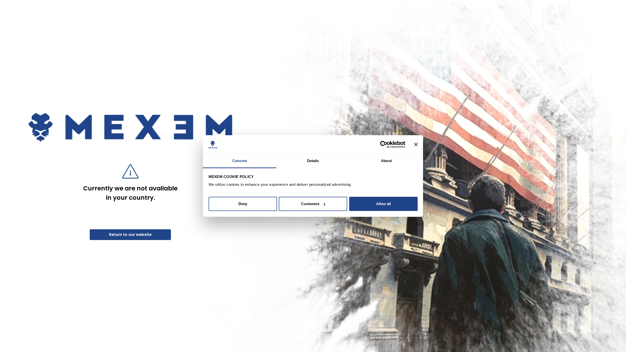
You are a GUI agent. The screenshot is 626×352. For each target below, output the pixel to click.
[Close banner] (416, 144)
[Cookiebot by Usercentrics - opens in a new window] (383, 144)
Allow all (383, 204)
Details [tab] (313, 161)
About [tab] (386, 161)
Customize (310, 204)
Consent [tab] (239, 161)
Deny (242, 204)
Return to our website (130, 234)
